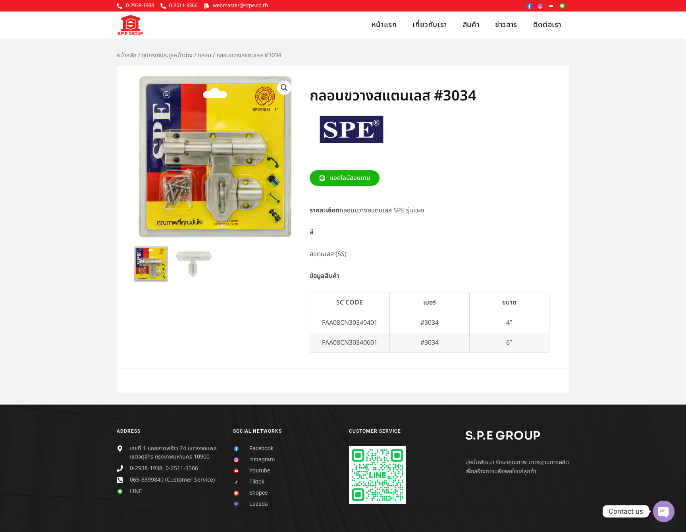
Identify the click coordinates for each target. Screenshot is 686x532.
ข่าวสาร (506, 24)
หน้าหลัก (127, 55)
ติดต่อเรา (547, 24)
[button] (284, 88)
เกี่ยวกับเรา (429, 24)
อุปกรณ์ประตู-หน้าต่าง (167, 55)
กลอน (204, 55)
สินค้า (471, 24)
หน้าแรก (384, 24)
